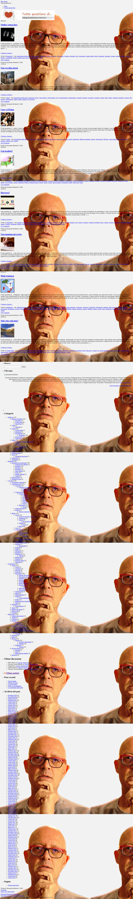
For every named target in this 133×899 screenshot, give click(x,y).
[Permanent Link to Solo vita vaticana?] (7, 337)
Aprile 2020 (11, 767)
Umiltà (17, 476)
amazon (19, 222)
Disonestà (61, 222)
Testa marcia (22, 590)
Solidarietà (15, 458)
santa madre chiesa (114, 139)
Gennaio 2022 (12, 733)
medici (110, 98)
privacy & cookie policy (7, 891)
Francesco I (89, 350)
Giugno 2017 (12, 822)
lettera (111, 264)
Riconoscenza (23, 585)
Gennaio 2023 (12, 713)
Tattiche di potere (13, 683)
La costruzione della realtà (15, 687)
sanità (15, 99)
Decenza (17, 570)
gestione (97, 181)
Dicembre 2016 (12, 832)
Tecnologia (18, 424)
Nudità (13, 451)
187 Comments (5, 354)
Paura (13, 637)
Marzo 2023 (11, 710)
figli (75, 264)
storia (28, 266)
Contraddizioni (19, 529)
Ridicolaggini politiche (21, 653)
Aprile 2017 (11, 825)
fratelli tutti (52, 139)
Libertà (14, 428)
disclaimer (4, 890)
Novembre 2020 (12, 755)
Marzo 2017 (11, 827)
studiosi (38, 266)
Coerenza (18, 485)
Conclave (60, 350)
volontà (62, 224)
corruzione (62, 181)
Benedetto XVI (41, 350)
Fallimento (15, 604)
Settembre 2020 (12, 759)
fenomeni (72, 56)
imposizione (99, 264)
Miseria (17, 640)
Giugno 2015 (12, 860)
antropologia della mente (24, 56)
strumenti (119, 309)
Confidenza (22, 518)
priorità (3, 99)
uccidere (30, 58)
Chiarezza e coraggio (25, 487)
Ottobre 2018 (12, 796)
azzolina (33, 181)
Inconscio (18, 552)
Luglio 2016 (11, 840)
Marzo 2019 (11, 788)
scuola (50, 182)
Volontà (21, 555)
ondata (15, 182)
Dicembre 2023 (12, 695)
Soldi (16, 603)
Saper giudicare (23, 588)
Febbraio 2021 (12, 750)
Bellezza (10, 417)
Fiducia (21, 520)
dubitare (105, 307)
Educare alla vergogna (25, 575)
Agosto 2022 (11, 721)
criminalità (43, 56)
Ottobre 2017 (12, 816)
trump (81, 182)
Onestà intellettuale (24, 598)
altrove (29, 307)
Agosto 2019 (11, 780)
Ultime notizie (12, 673)
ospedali (115, 98)
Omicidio (18, 634)
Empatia (66, 56)
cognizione (79, 307)
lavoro (126, 181)
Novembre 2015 (12, 853)
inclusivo (65, 139)
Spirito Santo (32, 352)
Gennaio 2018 (12, 811)
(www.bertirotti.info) (125, 382)
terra (23, 58)
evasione (85, 222)
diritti (41, 139)
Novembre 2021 (12, 736)
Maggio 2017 (12, 824)
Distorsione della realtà (25, 539)
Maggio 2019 (12, 785)
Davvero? (5, 192)
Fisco (102, 222)
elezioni (67, 222)
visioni (41, 58)
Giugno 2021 (12, 744)
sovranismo (65, 182)
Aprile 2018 (11, 806)
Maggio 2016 (12, 843)
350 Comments (5, 313)
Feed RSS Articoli (6, 896)
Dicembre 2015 (12, 851)
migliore (69, 309)
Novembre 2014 (12, 871)
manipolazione (52, 309)
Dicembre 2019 (12, 773)
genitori (82, 264)
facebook (97, 222)
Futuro (13, 608)
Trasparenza (9, 222)
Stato (126, 139)
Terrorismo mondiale (21, 629)
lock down (117, 264)
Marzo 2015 (11, 864)
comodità (49, 222)
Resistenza (18, 469)
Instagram (117, 222)
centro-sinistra (51, 98)
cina (57, 98)
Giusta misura (19, 591)
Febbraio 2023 (12, 711)
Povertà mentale (16, 648)
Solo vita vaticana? (9, 321)
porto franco (30, 224)
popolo (24, 224)
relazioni (19, 266)
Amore (8, 139)
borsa (36, 98)
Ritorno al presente (24, 511)
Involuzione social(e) (21, 627)
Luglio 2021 (11, 742)
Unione (17, 450)
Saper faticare (19, 471)
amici (26, 264)
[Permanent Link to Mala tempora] (7, 292)
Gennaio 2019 (12, 791)
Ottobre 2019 (12, 777)
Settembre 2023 (12, 700)
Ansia (17, 528)
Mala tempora (7, 276)
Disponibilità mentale (21, 542)
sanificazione (9, 99)
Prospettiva (9, 56)
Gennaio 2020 (12, 772)
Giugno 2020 (12, 763)
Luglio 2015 (11, 858)
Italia (106, 98)
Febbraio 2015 (12, 866)
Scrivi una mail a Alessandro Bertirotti (120, 385)
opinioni (122, 56)
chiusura (56, 264)
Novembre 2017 (12, 814)
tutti (27, 58)
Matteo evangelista (85, 139)
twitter (58, 224)
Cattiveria (14, 619)
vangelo (15, 141)
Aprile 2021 (11, 747)
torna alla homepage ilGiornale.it (10, 894)
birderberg (53, 350)
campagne (40, 222)
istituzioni (106, 264)
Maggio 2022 (12, 726)
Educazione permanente (25, 577)
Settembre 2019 (12, 778)
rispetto (19, 58)
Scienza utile (18, 422)
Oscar (24, 586)
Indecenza (18, 622)
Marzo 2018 (11, 807)
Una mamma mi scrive (11, 234)
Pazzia (24, 525)
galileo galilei (90, 56)
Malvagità (14, 632)
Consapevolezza (20, 492)
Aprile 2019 (11, 786)
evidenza (91, 222)
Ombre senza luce (9, 25)
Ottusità (21, 534)
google (106, 222)
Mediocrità (18, 557)
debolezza (66, 350)
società (20, 99)
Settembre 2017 (12, 817)
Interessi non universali (18, 625)
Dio (38, 139)
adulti (22, 264)
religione (105, 139)
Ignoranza (25, 497)
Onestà (17, 596)
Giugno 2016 (12, 842)
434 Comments (5, 143)
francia (86, 181)
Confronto (18, 568)
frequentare (11, 309)
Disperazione (19, 541)
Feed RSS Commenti (17, 896)
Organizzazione (16, 453)
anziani (45, 264)
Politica (3, 58)
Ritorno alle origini (17, 609)
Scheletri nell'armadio (25, 642)
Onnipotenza (22, 446)
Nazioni (7, 224)
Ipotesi (24, 500)
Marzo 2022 (11, 729)
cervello (38, 181)
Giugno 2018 (12, 803)
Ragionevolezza (33, 182)
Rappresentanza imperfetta (22, 601)
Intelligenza (9, 307)
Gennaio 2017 (12, 830)
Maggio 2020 (12, 765)
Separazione (18, 448)
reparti (24, 266)
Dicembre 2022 (12, 715)
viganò (68, 352)
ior (98, 350)
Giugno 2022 (12, 724)
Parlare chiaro (26, 489)
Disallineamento (23, 533)
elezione (79, 350)
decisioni (55, 222)
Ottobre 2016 (12, 835)
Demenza (18, 538)
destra (34, 139)
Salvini (41, 182)
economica (91, 98)
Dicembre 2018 (12, 793)
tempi (44, 352)
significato (109, 309)
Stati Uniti (76, 182)
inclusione (101, 56)
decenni (84, 98)
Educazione (60, 56)
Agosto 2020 (11, 760)
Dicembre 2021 (12, 734)
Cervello (10, 481)
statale (70, 182)
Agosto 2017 (11, 819)
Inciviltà (14, 621)
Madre (122, 264)
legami (113, 56)
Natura (13, 440)
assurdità (50, 264)
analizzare (38, 307)
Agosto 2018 (11, 799)
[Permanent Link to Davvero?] (7, 209)
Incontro (21, 580)
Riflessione (22, 505)
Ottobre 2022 (12, 718)
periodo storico (125, 350)
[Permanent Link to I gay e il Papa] (7, 125)
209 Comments (5, 60)
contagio (79, 98)
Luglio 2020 (11, 762)
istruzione (107, 56)
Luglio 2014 (11, 877)
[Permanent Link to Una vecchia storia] (7, 84)
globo (96, 56)
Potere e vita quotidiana (14, 686)
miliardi (129, 222)
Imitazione (18, 551)
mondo (118, 56)
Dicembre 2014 (12, 869)
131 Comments (5, 226)
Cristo (30, 139)
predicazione (4, 352)
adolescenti (17, 264)
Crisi (20, 531)
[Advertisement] (17, 399)
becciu (34, 350)
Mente (2, 182)
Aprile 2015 (11, 863)
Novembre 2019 (12, 775)
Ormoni (17, 443)
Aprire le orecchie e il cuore (27, 516)
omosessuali (99, 139)
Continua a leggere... (7, 53)
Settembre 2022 (12, 720)
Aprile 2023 (11, 708)
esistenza (97, 98)
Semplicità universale (21, 456)
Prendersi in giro (16, 479)
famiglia (70, 264)
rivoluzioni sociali (14, 352)
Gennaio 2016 (12, 850)
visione (36, 58)
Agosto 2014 (11, 876)
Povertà (14, 638)
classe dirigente (70, 307)
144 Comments (5, 101)
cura (60, 264)
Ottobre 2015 (12, 855)
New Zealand (9, 182)
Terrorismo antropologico (26, 630)
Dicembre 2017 (12, 812)
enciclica (46, 139)
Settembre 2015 (12, 856)
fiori (77, 56)
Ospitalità (21, 582)
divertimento (99, 307)
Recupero (18, 468)
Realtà (15, 58)
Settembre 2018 (12, 798)
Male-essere (11, 614)
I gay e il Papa (7, 109)
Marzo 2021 (11, 749)
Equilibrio (9, 181)
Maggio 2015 (12, 861)
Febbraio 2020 (12, 770)
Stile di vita (15, 611)
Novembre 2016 (12, 834)
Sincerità (17, 427)
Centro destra (43, 98)
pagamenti (14, 224)
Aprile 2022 (11, 728)
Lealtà (13, 425)
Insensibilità (22, 546)
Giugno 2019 (12, 783)
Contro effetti (10, 350)
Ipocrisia (17, 650)
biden (48, 350)
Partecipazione (16, 477)
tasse (54, 224)
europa (102, 98)
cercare (58, 307)
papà (118, 350)
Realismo (18, 466)
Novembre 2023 (12, 697)
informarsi (108, 181)
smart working (57, 182)
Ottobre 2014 (12, 873)
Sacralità (17, 445)
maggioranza (43, 309)
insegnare (114, 181)
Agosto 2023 (11, 702)
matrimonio (75, 139)
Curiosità (25, 495)
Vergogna (18, 562)
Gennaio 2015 (12, 868)
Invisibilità (25, 498)
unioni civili (9, 141)
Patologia (13, 266)
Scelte (8, 264)
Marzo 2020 (11, 768)
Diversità (53, 56)
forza (78, 264)
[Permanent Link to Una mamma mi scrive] (7, 250)
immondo (59, 139)
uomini (53, 352)
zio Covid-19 (31, 99)
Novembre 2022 (12, 716)
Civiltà (13, 565)
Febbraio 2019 (12, 790)
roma (21, 352)
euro (76, 222)
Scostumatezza (19, 606)
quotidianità (9, 58)
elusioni (72, 222)
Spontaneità (15, 459)
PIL (131, 98)
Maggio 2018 (12, 804)
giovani (103, 181)
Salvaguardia (19, 437)
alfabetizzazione (21, 307)
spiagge (24, 99)
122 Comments (5, 184)
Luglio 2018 (11, 801)
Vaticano (63, 352)
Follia (16, 549)
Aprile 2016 (11, 845)
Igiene (8, 98)
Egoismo (17, 544)
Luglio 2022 (11, 723)
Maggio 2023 (12, 707)
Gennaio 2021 (12, 752)
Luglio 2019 (11, 781)
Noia (16, 652)
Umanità (14, 612)
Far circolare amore (27, 521)
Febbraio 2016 (12, 848)
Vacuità (24, 507)
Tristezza (21, 647)
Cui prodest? (7, 151)
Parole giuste (26, 490)
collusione (44, 181)
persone (128, 56)
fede (83, 350)
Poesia (13, 455)
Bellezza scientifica (17, 419)
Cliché (17, 567)
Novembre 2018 (12, 794)
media (58, 309)
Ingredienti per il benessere (19, 463)
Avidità (14, 617)
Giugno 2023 (12, 705)
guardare (22, 309)
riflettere (90, 309)
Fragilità (21, 523)
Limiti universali (20, 508)
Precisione (18, 420)
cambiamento (35, 56)
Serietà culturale (19, 474)
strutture (33, 266)
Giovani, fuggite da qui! (24, 662)
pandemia (121, 98)
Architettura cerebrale (18, 482)
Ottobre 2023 (12, 698)
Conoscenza (22, 494)
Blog (5, 6)
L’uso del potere (12, 684)
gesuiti (95, 350)
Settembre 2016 (12, 837)
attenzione (31, 98)
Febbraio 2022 (12, 731)
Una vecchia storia (9, 68)
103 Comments (5, 268)
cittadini (63, 307)
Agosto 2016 (11, 838)
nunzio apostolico (105, 350)
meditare (63, 309)
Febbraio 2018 (12, 809)
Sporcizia (14, 655)
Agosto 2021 (11, 741)
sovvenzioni (42, 224)
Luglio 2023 (11, 703)
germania (91, 181)
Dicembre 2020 (12, 754)
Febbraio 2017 (12, 829)
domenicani (73, 350)
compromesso (72, 98)
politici (19, 224)
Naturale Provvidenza (21, 464)
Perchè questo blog (9, 8)
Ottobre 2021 (12, 737)
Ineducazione (19, 624)
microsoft (123, 222)
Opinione (25, 502)
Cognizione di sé (16, 484)
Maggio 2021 (12, 746)
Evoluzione (11, 564)
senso (103, 309)
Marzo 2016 (11, 847)
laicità (70, 139)
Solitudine (18, 645)
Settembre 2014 (12, 874)
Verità (24, 503)
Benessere (11, 461)
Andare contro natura (18, 616)
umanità (3, 141)
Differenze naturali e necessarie (24, 441)
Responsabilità (23, 583)
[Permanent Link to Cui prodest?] (7, 167)
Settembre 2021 (12, 739)
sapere (46, 182)
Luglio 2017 (11, 820)
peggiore (79, 309)
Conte (56, 181)
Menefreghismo (19, 595)
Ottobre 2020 (12, 757)
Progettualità (18, 433)
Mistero (21, 526)
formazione (82, 56)
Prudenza (18, 559)
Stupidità (124, 309)
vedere (3, 310)
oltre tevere (113, 350)
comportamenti (63, 98)
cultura (48, 56)
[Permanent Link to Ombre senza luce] (7, 41)
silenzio (25, 352)
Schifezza (21, 643)
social (114, 309)
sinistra (122, 139)
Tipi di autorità (12, 681)
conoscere (51, 181)
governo (111, 222)
